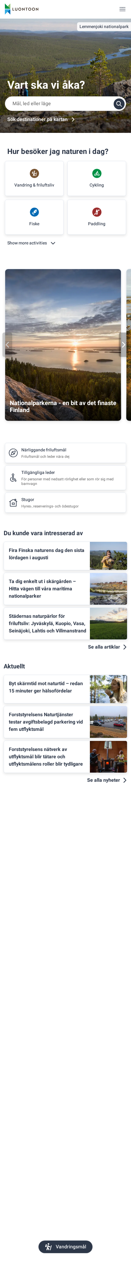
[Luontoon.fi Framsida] (21, 9)
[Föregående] (7, 345)
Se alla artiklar (104, 647)
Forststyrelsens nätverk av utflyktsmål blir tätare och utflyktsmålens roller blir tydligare (46, 757)
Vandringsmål (71, 1247)
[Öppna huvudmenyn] (122, 9)
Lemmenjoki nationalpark (104, 26)
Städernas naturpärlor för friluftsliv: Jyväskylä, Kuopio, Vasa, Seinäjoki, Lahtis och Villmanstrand (47, 624)
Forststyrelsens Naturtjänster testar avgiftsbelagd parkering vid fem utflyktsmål (46, 722)
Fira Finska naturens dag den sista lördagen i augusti (46, 554)
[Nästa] (124, 345)
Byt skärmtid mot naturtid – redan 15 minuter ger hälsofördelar (46, 687)
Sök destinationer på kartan (37, 119)
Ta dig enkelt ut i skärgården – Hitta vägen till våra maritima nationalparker (42, 589)
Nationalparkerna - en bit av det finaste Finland (63, 406)
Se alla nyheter (103, 780)
